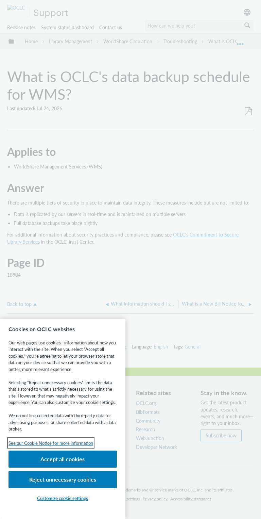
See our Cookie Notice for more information (50, 443)
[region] (62, 419)
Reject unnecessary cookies (62, 479)
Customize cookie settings (62, 498)
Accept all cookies (62, 459)
